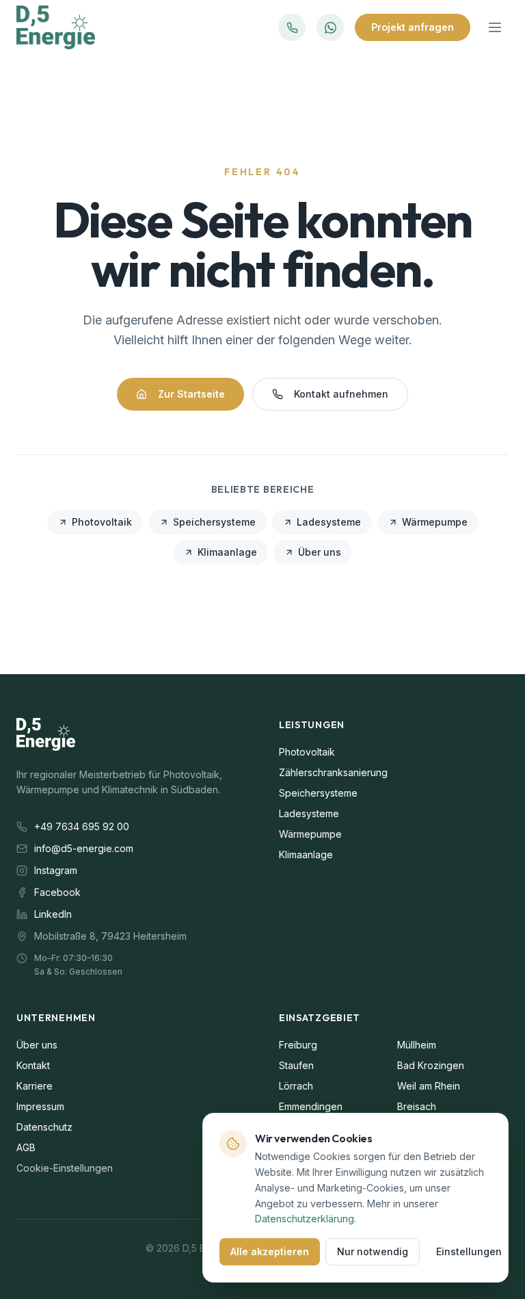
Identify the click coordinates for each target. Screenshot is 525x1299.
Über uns (319, 552)
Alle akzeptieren (269, 1251)
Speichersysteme (214, 522)
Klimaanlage (227, 552)
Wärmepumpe (435, 522)
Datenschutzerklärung (304, 1218)
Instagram (55, 870)
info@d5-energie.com (83, 848)
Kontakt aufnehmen (341, 394)
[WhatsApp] (330, 27)
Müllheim (416, 1045)
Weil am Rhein (428, 1086)
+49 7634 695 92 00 (81, 826)
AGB (26, 1147)
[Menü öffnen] (495, 27)
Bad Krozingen (430, 1065)
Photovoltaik (102, 522)
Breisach (416, 1106)
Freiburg (298, 1045)
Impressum (40, 1106)
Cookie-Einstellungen (64, 1168)
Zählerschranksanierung (333, 772)
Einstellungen (469, 1251)
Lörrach (296, 1086)
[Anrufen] (292, 27)
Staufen (296, 1065)
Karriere (34, 1086)
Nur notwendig (372, 1251)
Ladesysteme (329, 522)
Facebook (57, 892)
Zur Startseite (191, 394)
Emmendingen (310, 1106)
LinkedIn (53, 914)
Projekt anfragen (412, 27)
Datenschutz (44, 1127)
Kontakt (33, 1065)
